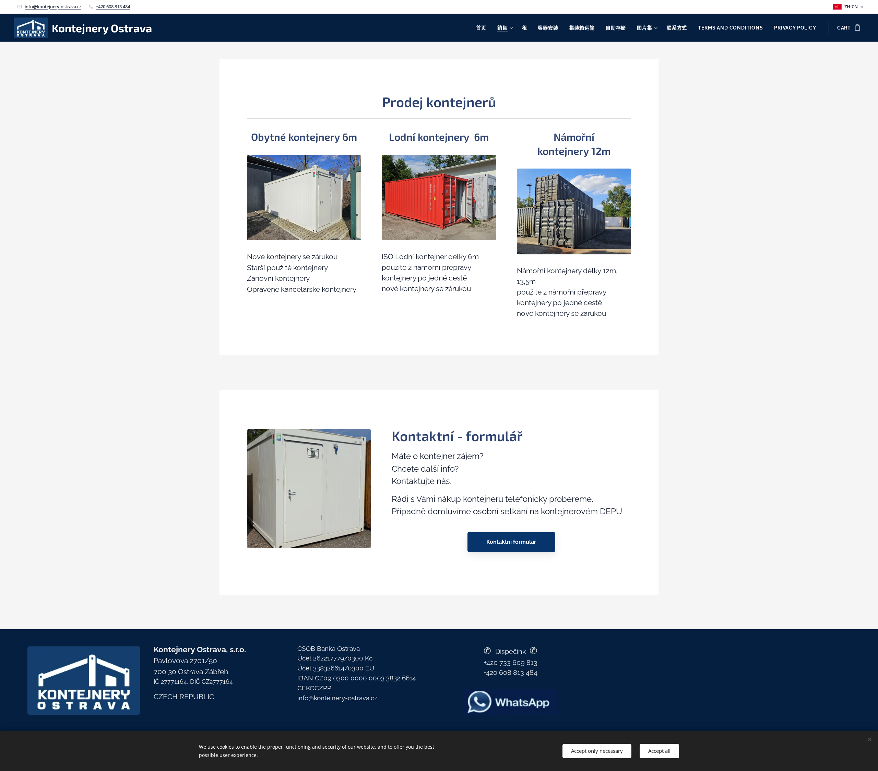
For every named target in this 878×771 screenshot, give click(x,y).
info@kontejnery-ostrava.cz (53, 6)
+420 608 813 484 (113, 6)
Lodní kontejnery (430, 136)
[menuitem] (483, 27)
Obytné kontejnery (295, 136)
